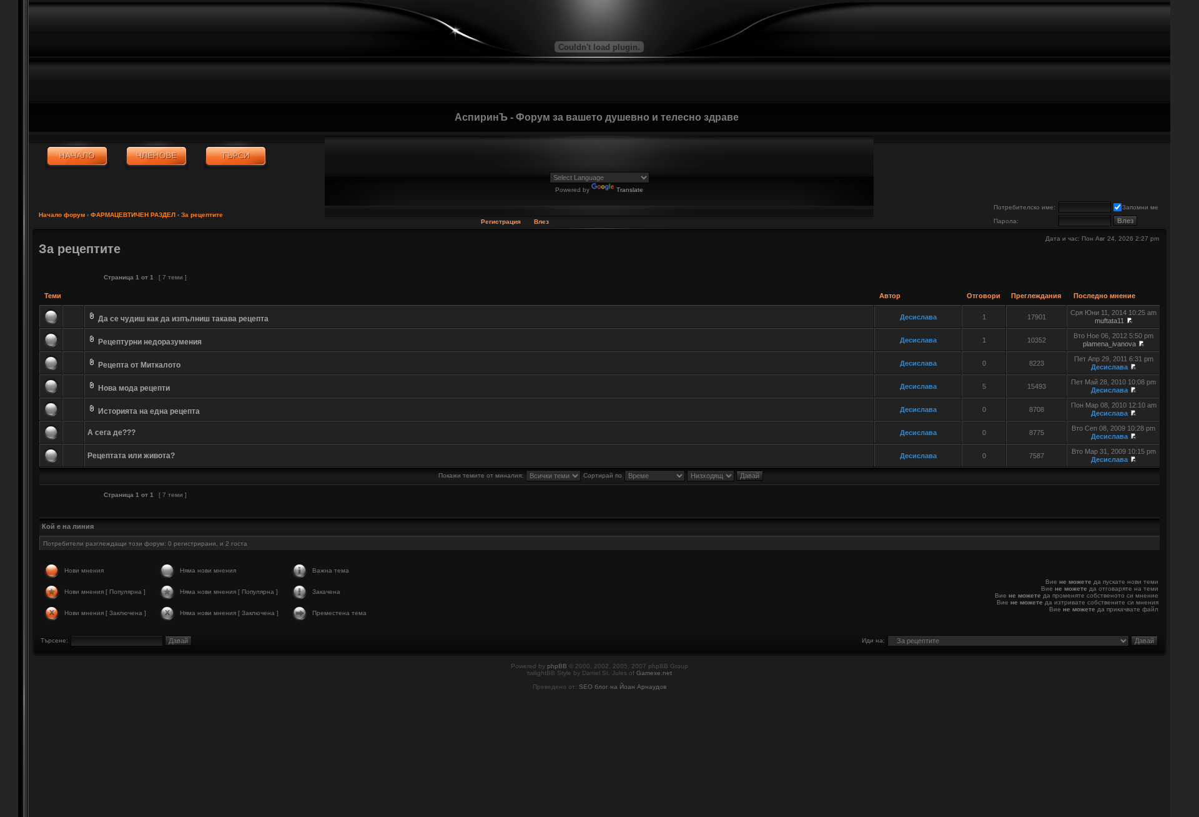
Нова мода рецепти (134, 388)
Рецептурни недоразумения (150, 342)
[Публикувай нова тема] (66, 277)
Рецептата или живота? (131, 455)
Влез (541, 221)
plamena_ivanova (1109, 344)
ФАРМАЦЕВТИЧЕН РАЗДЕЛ (133, 214)
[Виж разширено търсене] (235, 156)
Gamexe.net (654, 672)
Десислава (918, 317)
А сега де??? (111, 432)
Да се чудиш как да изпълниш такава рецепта (183, 318)
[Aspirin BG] (77, 156)
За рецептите (202, 214)
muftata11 (1109, 320)
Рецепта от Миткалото (139, 365)
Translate (629, 189)
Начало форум (62, 214)
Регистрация (501, 221)
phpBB (557, 666)
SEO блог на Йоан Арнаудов (622, 686)
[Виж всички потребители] (156, 156)
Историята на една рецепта (149, 411)
